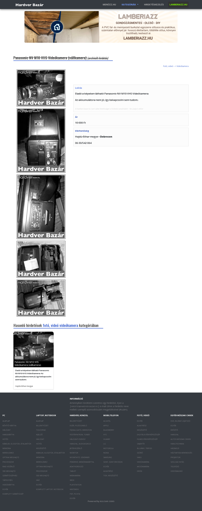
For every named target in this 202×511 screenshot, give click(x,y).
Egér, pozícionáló (78, 425)
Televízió (175, 466)
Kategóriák (129, 4)
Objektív (141, 444)
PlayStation (75, 484)
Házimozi (175, 448)
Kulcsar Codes (107, 501)
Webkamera (75, 475)
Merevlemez (8, 453)
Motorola (108, 448)
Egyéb (5, 489)
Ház (38, 480)
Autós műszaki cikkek (181, 439)
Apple (106, 425)
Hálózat (7, 430)
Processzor (8, 462)
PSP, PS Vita (75, 494)
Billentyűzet (42, 425)
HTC (105, 434)
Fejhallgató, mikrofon (81, 430)
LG (104, 444)
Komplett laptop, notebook (49, 489)
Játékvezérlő (76, 448)
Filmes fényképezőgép (147, 439)
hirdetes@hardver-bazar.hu (84, 406)
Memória (7, 448)
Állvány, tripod (144, 448)
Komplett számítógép (13, 494)
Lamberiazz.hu (178, 4)
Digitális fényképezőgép (148, 434)
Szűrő (140, 453)
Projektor (175, 457)
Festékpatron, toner (80, 434)
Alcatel (107, 421)
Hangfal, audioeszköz (80, 444)
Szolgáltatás (177, 462)
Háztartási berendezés (181, 453)
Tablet (73, 471)
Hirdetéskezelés (154, 4)
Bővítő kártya (9, 425)
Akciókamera (143, 466)
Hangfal (175, 434)
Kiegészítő (41, 448)
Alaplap (6, 421)
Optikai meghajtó (11, 457)
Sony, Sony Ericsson (112, 462)
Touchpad (41, 430)
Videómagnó (177, 471)
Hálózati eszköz (77, 439)
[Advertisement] (130, 76)
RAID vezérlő (9, 466)
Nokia (106, 453)
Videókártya (8, 484)
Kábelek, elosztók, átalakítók (17, 444)
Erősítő (174, 430)
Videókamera (143, 462)
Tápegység (8, 480)
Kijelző (39, 434)
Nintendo (74, 489)
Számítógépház (10, 475)
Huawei (106, 439)
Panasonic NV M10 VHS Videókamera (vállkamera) (28, 363)
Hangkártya (8, 434)
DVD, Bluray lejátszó (180, 421)
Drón (139, 471)
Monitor (74, 453)
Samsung (107, 457)
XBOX (72, 480)
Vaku (139, 457)
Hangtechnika (177, 444)
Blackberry (108, 430)
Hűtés (5, 439)
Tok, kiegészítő (110, 475)
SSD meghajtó (9, 471)
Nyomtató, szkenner (79, 457)
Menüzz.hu (109, 4)
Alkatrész (108, 471)
